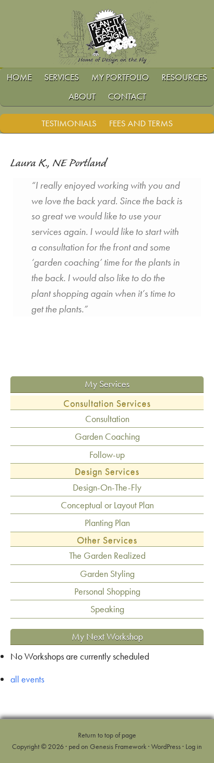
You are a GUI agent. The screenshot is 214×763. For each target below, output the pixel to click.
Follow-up (107, 455)
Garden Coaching (107, 436)
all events (27, 679)
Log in (193, 746)
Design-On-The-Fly (107, 487)
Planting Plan (107, 523)
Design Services (107, 471)
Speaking (107, 609)
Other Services (107, 540)
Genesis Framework (118, 746)
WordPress (166, 746)
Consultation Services (107, 403)
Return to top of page (107, 735)
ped (74, 746)
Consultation (107, 419)
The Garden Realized (107, 555)
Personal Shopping (107, 591)
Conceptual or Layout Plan (107, 505)
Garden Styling (107, 574)
